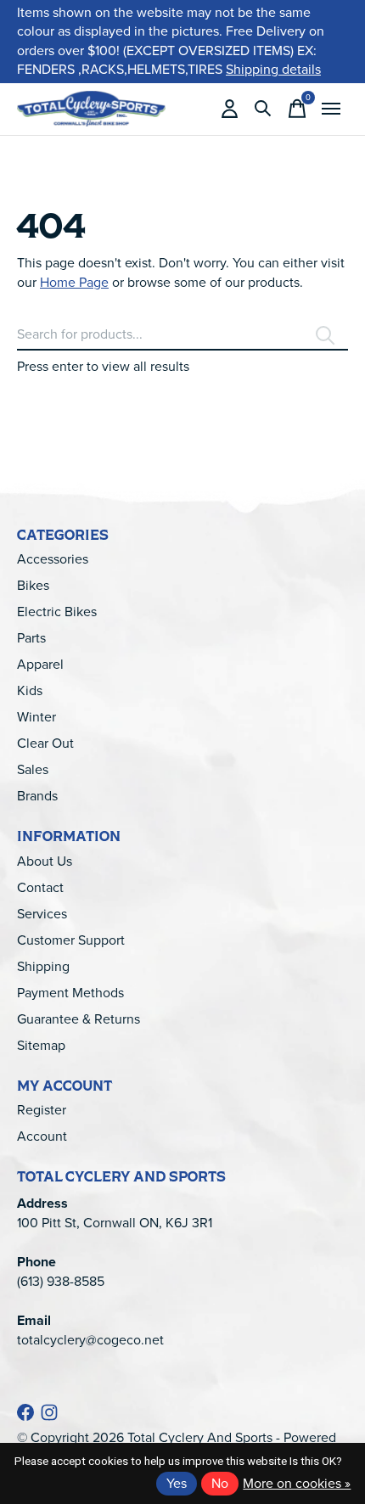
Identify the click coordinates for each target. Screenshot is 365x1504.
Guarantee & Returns (78, 1019)
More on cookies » (297, 1483)
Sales (32, 769)
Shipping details (273, 69)
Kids (29, 690)
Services (42, 913)
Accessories (52, 559)
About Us (44, 861)
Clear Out (45, 743)
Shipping (43, 966)
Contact (40, 887)
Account (42, 1136)
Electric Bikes (57, 611)
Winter (36, 717)
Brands (37, 795)
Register (41, 1110)
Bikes (33, 585)
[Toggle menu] (331, 109)
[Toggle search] (263, 109)
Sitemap (41, 1045)
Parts (31, 638)
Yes (176, 1483)
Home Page (74, 282)
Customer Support (71, 940)
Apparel (40, 664)
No (219, 1483)
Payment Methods (70, 992)
